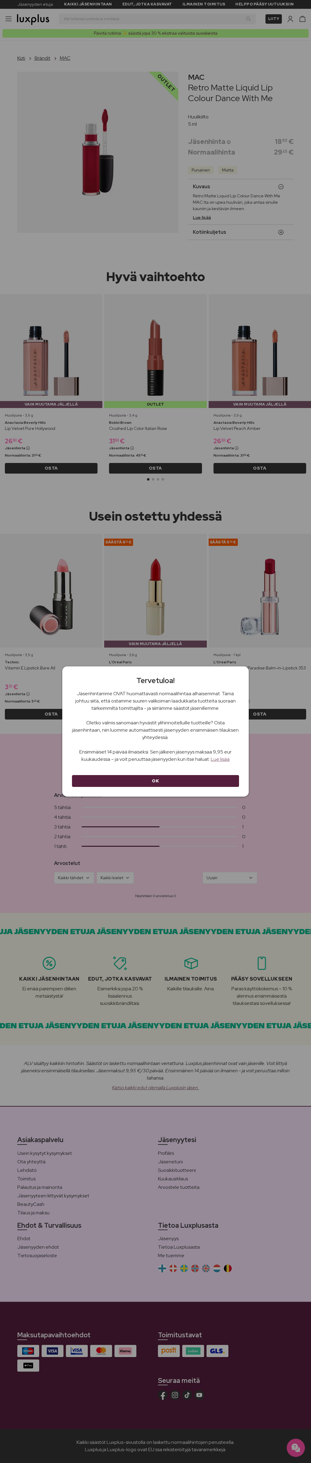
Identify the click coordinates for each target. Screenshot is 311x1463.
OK (155, 781)
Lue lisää (220, 759)
